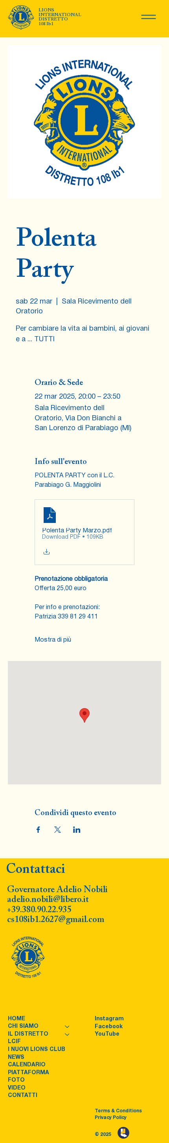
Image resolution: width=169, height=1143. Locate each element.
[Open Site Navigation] (149, 17)
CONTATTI (22, 1095)
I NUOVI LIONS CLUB (36, 1049)
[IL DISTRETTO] (67, 1034)
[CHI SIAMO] (67, 1027)
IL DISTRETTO (28, 1034)
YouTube (107, 1034)
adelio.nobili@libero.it (48, 899)
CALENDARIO (27, 1065)
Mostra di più (53, 640)
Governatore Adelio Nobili (57, 890)
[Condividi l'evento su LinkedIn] (77, 829)
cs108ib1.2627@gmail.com (55, 919)
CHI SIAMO (23, 1026)
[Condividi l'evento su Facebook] (38, 829)
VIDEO (17, 1088)
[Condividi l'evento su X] (57, 829)
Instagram (109, 1019)
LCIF (14, 1041)
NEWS (16, 1057)
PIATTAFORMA (28, 1072)
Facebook (109, 1026)
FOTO (16, 1080)
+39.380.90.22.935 (39, 910)
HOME (16, 1019)
